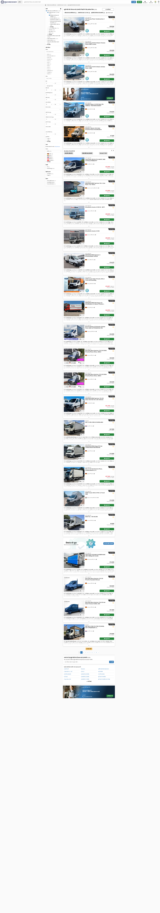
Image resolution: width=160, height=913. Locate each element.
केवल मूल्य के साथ (50, 85)
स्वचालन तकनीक (51, 40)
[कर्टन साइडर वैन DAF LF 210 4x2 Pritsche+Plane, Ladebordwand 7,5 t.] (74, 474)
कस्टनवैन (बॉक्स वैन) (55, 18)
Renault (49, 59)
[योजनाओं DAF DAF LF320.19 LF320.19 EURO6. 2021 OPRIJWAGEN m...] (74, 632)
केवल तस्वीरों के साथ (51, 180)
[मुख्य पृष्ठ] (45, 5)
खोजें (134, 2)
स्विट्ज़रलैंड (51, 160)
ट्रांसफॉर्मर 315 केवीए (85, 679)
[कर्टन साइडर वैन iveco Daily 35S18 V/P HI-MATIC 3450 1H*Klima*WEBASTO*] (74, 165)
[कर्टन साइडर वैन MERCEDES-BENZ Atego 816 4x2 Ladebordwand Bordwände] (74, 452)
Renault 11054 (103, 153)
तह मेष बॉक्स (100, 671)
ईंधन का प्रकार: (48, 107)
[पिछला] (64, 25)
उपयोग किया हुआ (50, 168)
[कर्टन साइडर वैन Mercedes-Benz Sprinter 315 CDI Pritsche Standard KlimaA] (74, 584)
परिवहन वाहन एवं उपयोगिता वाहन (54, 10)
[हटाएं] (75, 12)
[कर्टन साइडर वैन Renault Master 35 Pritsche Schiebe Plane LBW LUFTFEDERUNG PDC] (74, 332)
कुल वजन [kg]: (48, 121)
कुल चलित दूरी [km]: (49, 92)
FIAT (48, 67)
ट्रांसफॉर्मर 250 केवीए (85, 676)
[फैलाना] (89, 38)
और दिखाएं (89, 681)
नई (48, 166)
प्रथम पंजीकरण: (48, 102)
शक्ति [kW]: (48, 97)
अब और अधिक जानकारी (108, 543)
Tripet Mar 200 (67, 679)
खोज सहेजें (89, 648)
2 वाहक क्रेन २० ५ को (68, 671)
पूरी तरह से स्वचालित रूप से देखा (104, 679)
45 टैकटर (66, 676)
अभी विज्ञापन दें (110, 98)
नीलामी (49, 175)
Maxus (49, 73)
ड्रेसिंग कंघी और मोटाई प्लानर (103, 669)
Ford (49, 60)
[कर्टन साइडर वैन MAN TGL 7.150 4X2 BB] (74, 522)
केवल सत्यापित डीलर (51, 184)
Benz (49, 54)
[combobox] (53, 151)
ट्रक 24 (82, 671)
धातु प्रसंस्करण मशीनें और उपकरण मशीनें (53, 36)
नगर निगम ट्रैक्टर (101, 674)
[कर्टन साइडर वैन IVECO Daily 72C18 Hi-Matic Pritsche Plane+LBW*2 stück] (74, 48)
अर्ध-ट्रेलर (52, 29)
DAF (48, 65)
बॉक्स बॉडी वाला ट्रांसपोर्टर (55, 19)
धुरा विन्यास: (47, 136)
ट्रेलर (51, 33)
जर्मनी (51, 153)
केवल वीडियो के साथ (51, 182)
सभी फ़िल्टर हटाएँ (110, 12)
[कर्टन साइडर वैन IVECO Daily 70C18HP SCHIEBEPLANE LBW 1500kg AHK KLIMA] (74, 560)
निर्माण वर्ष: (47, 87)
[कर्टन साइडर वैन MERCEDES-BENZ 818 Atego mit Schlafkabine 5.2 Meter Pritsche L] (74, 308)
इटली (50, 155)
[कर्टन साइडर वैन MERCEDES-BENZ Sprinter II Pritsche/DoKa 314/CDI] (74, 260)
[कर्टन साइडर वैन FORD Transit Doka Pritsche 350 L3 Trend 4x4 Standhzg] (74, 284)
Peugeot (49, 72)
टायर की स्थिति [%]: (49, 131)
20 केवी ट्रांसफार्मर (67, 674)
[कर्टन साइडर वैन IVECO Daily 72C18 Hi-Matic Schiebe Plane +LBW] (74, 72)
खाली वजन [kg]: (48, 112)
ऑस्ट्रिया (51, 158)
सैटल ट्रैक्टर (52, 31)
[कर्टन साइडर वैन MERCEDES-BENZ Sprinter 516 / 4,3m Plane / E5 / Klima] (74, 189)
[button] (158, 2)
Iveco (49, 57)
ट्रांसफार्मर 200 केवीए (85, 674)
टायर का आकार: (48, 126)
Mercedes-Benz (51, 55)
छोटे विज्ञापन (50, 173)
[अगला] (83, 25)
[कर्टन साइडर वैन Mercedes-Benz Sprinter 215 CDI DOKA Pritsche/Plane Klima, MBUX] (74, 356)
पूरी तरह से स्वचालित (102, 676)
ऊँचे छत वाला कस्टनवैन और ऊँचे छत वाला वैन (55, 22)
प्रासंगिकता (108, 9)
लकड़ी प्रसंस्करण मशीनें (52, 38)
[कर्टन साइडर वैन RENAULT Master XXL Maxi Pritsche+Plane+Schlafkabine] (74, 134)
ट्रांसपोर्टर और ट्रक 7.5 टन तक (54, 13)
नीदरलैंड (51, 157)
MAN (49, 64)
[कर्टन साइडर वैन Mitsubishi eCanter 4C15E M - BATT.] (74, 213)
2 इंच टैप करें (66, 669)
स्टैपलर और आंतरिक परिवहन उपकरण (53, 42)
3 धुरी (48, 140)
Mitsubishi (50, 70)
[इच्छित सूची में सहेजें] (113, 19)
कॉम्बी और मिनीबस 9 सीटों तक (55, 25)
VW (48, 62)
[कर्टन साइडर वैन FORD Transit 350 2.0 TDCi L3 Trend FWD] (74, 498)
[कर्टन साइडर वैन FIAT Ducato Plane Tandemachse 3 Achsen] (74, 25)
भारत (57, 146)
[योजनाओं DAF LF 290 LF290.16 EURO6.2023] (74, 428)
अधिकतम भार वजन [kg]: (50, 117)
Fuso (48, 68)
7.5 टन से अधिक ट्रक (54, 28)
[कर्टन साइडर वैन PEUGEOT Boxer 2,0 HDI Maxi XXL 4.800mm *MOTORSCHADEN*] (74, 110)
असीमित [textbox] (49, 151)
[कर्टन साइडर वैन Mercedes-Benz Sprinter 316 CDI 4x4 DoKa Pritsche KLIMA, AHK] (74, 608)
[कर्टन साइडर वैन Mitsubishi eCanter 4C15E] (74, 237)
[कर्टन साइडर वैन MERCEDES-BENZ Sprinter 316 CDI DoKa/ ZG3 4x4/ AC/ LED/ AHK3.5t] (74, 404)
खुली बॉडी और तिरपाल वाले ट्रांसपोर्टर (54, 16)
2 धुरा (48, 138)
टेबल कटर (83, 669)
